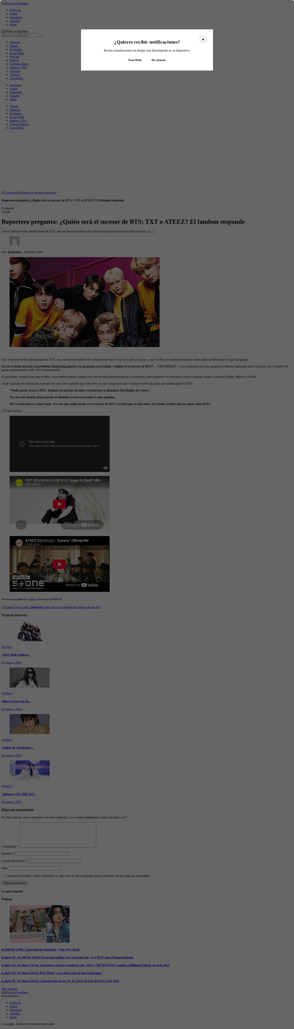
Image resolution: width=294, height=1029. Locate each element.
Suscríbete (135, 60)
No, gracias (159, 60)
